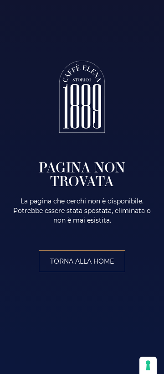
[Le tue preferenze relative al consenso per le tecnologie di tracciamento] (148, 365)
